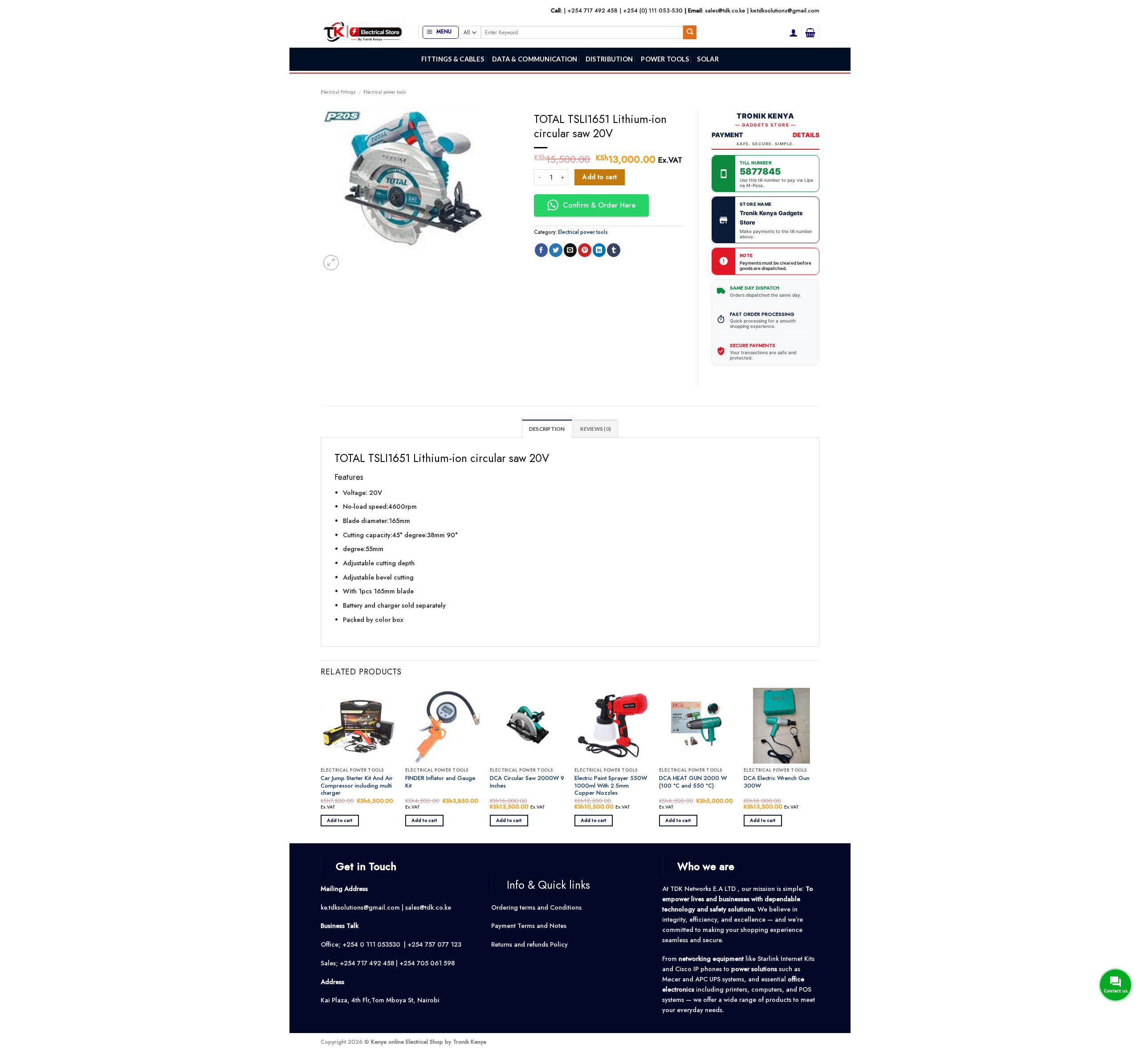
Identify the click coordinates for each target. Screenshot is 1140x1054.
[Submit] (690, 32)
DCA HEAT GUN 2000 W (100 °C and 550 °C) (693, 782)
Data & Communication (535, 59)
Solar (707, 59)
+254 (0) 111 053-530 (653, 10)
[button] (441, 32)
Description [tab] (547, 429)
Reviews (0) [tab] (595, 429)
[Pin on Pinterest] (584, 250)
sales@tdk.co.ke (725, 10)
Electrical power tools (384, 92)
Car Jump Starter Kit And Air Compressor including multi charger (357, 786)
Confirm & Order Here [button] (599, 205)
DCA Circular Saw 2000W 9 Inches (527, 782)
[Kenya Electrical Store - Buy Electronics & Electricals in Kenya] (363, 32)
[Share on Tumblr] (613, 250)
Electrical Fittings (338, 92)
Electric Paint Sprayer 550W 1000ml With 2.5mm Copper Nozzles (610, 786)
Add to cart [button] (339, 820)
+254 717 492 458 (592, 10)
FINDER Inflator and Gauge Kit (440, 782)
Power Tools (665, 59)
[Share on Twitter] (555, 250)
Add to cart (599, 176)
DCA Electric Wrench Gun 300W (777, 782)
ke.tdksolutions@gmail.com (784, 10)
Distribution (609, 59)
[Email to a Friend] (570, 250)
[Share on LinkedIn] (599, 250)
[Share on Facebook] (541, 250)
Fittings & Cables (452, 59)
